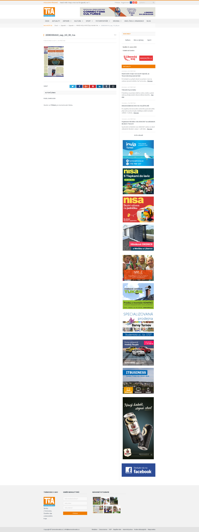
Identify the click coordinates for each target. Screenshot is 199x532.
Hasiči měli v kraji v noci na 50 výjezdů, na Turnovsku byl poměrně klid (76, 3)
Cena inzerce (103, 529)
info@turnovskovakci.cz (71, 529)
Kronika (116, 21)
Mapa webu (151, 529)
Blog (149, 21)
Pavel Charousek (50, 98)
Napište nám (117, 529)
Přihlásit (117, 3)
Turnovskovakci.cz (57, 529)
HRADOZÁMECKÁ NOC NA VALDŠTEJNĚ (135, 106)
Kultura (77, 21)
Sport (88, 21)
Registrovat (125, 3)
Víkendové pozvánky (129, 90)
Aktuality (56, 21)
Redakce (94, 529)
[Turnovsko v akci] (49, 11)
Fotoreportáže (102, 21)
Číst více (149, 81)
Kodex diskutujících (140, 529)
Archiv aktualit (138, 135)
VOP (110, 529)
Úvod (47, 21)
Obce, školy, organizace (134, 21)
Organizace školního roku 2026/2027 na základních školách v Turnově (138, 123)
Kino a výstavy (138, 40)
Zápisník (66, 21)
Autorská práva (128, 529)
